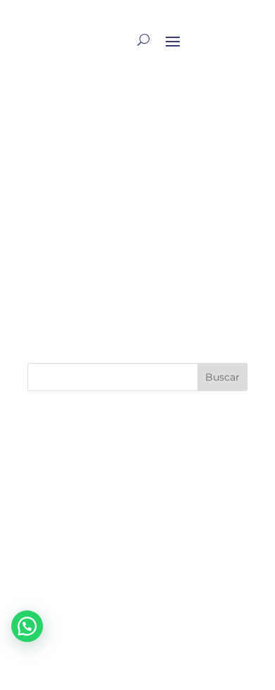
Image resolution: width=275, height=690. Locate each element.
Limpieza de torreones (99, 492)
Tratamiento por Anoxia (96, 118)
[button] (27, 626)
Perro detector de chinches (114, 547)
